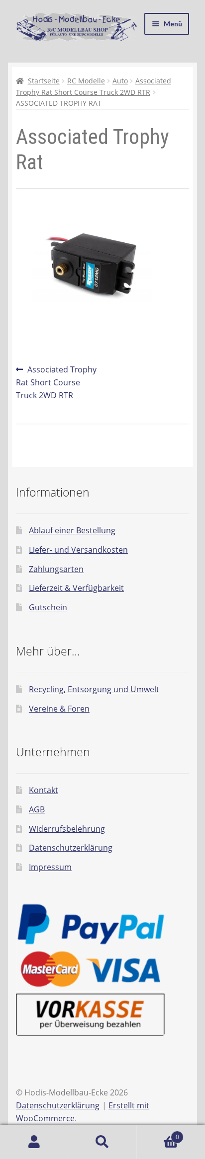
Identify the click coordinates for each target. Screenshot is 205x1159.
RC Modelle (86, 80)
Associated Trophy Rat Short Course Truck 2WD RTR (56, 382)
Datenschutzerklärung (70, 847)
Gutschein (48, 607)
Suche (102, 1142)
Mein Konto (34, 1142)
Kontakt (43, 790)
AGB (37, 809)
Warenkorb (158, 1133)
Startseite (44, 80)
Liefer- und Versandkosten (78, 549)
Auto (120, 80)
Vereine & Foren (59, 708)
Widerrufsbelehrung (67, 828)
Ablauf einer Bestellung (72, 530)
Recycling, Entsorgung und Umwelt (94, 689)
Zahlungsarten (56, 569)
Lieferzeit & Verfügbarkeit (76, 587)
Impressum (50, 867)
